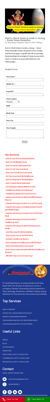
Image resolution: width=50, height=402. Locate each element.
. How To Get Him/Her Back (16, 162)
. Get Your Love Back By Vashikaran (19, 176)
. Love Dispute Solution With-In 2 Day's (20, 187)
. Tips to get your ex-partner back (19, 235)
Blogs (39, 42)
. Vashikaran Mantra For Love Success (20, 194)
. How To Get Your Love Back (16, 169)
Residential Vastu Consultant (16, 362)
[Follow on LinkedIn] (15, 392)
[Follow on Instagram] (10, 392)
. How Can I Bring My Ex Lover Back (19, 246)
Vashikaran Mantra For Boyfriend (18, 324)
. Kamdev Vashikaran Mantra (17, 239)
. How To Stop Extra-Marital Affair (19, 180)
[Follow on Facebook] (5, 392)
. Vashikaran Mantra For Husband (19, 190)
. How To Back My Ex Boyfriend (17, 183)
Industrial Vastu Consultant (15, 354)
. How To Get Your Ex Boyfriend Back (19, 159)
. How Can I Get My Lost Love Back (18, 173)
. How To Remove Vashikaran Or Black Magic (23, 242)
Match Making (9, 309)
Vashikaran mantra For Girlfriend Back (20, 320)
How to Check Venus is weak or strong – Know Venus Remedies (25, 39)
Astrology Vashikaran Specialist (17, 313)
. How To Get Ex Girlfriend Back (18, 166)
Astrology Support (16, 42)
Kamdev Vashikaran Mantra (15, 317)
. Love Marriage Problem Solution (18, 232)
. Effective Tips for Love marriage (19, 256)
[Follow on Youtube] (20, 392)
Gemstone (7, 351)
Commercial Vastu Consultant (16, 358)
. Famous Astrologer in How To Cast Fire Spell (23, 203)
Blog (5, 343)
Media (5, 340)
